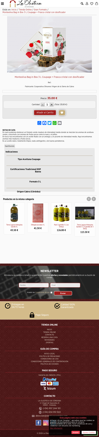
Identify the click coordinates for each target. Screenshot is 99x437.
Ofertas (49, 343)
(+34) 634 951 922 (52, 412)
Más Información (56, 428)
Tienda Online (49, 332)
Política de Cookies (50, 364)
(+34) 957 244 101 (51, 408)
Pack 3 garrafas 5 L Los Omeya (47, 225)
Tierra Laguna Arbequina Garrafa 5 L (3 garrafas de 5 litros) (70, 226)
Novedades (50, 340)
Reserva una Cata (49, 337)
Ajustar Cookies (89, 432)
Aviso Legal (49, 354)
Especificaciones (9, 146)
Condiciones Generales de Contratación (49, 361)
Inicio (49, 330)
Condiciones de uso (42, 292)
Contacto (49, 335)
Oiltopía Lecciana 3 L (23, 224)
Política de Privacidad (49, 356)
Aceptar (76, 432)
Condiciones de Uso (50, 359)
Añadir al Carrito (44, 112)
